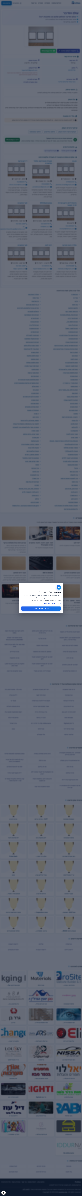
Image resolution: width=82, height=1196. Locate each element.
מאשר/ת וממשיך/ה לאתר (41, 608)
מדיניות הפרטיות (56, 603)
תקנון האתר (47, 603)
